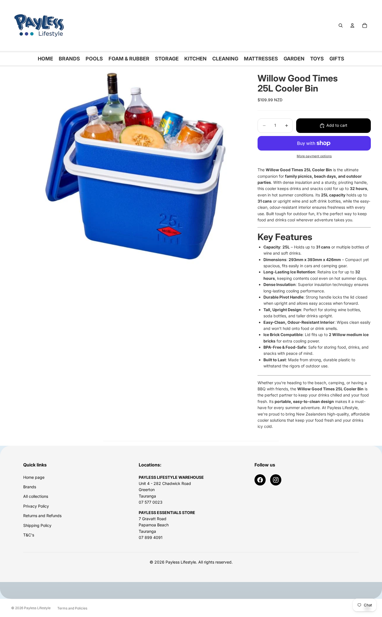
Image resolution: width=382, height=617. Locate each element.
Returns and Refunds (42, 515)
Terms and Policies (72, 608)
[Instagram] (275, 479)
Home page (33, 477)
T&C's (28, 534)
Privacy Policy (36, 506)
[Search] (340, 25)
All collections (35, 496)
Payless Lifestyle (37, 608)
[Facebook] (260, 479)
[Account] (352, 25)
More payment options (314, 156)
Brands (29, 486)
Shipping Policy (37, 525)
